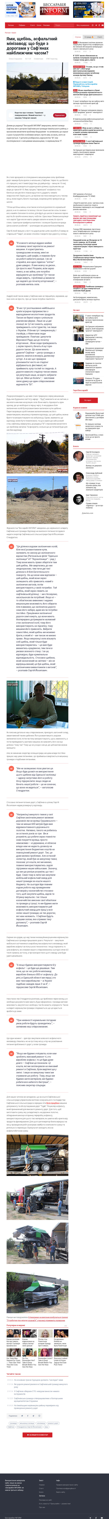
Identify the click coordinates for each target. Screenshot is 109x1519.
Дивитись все (88, 513)
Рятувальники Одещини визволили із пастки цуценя (87, 267)
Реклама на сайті (45, 1500)
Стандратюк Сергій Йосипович (29, 1427)
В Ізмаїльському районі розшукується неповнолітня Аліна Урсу (88, 120)
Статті (32, 25)
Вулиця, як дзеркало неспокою (94, 467)
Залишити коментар (38, 1435)
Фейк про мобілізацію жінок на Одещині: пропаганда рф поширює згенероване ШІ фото (87, 277)
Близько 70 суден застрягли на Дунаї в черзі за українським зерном (93, 381)
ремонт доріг (53, 1423)
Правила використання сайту (67, 1485)
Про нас (42, 1507)
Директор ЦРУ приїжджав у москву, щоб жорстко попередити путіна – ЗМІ (94, 339)
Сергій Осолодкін (93, 452)
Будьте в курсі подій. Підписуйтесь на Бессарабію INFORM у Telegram (85, 84)
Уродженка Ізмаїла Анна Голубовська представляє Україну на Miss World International (88, 257)
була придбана (52, 1103)
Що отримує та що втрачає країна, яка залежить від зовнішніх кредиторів (94, 486)
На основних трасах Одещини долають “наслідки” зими (38, 1380)
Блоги (39, 25)
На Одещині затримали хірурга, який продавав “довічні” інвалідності (88, 111)
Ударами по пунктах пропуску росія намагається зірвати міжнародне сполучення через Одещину (93, 368)
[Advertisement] (37, 160)
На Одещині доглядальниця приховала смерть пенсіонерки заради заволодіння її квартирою (88, 152)
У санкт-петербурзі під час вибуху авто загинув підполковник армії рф (88, 102)
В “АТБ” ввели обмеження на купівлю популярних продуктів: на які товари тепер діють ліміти (88, 58)
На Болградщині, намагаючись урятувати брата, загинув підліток (86, 298)
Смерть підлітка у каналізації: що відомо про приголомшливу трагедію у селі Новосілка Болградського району (87, 219)
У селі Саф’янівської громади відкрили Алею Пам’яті (88, 142)
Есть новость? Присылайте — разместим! (54, 1504)
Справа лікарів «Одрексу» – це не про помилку (94, 505)
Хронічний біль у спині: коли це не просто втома (94, 437)
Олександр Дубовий (94, 473)
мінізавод (41, 1423)
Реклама (46, 25)
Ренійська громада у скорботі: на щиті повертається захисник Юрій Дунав (88, 288)
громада (13, 1423)
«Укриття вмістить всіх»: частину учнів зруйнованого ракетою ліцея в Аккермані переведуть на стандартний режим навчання (88, 206)
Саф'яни (11, 1427)
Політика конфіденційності (66, 1488)
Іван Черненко (92, 495)
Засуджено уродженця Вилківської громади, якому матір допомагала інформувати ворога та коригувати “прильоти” (94, 353)
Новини (41, 1485)
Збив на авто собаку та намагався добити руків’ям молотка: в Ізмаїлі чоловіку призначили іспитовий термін (88, 131)
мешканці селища (27, 1423)
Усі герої (88, 400)
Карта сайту (60, 1492)
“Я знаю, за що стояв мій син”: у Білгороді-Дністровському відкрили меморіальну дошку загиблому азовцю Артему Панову (88, 71)
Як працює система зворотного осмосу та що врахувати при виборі (94, 427)
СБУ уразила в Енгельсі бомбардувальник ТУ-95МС (84, 195)
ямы (46, 1427)
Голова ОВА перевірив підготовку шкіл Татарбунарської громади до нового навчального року (86, 231)
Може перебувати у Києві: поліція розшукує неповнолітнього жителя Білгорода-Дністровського (87, 92)
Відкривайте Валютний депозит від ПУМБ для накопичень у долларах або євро (94, 416)
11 (91, 262)
